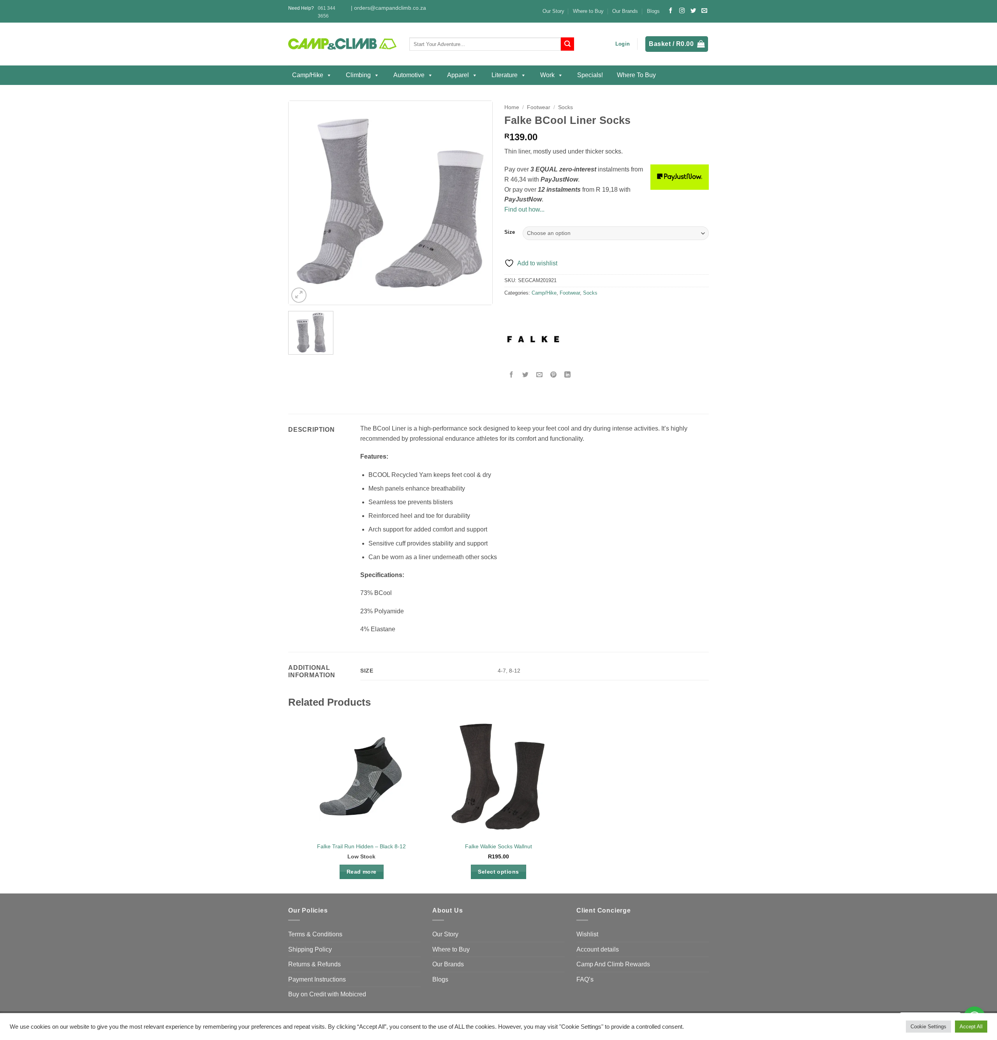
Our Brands (625, 11)
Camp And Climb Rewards (613, 964)
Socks (565, 107)
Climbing (358, 75)
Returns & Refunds (314, 964)
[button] (622, 44)
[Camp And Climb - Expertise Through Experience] (343, 44)
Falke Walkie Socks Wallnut (498, 846)
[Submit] (567, 44)
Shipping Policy (310, 949)
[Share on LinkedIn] (567, 375)
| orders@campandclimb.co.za (388, 8)
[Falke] (533, 339)
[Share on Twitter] (525, 375)
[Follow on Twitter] (693, 11)
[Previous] (303, 202)
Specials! (590, 75)
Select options (498, 872)
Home (511, 107)
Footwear (538, 107)
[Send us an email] (704, 11)
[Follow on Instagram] (682, 11)
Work (547, 75)
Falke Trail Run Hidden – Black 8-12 (361, 846)
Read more (362, 872)
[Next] (478, 202)
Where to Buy (588, 11)
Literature (504, 75)
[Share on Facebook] (511, 375)
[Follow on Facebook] (670, 11)
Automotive (409, 75)
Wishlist (587, 934)
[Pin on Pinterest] (553, 375)
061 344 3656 (326, 11)
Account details (597, 949)
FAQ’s (585, 979)
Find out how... (524, 209)
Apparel (458, 75)
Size (509, 232)
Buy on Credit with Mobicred (327, 994)
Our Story (553, 11)
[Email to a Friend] (539, 375)
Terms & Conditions (315, 934)
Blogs (653, 11)
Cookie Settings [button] (928, 1026)
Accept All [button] (971, 1026)
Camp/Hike (307, 75)
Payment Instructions (317, 979)
